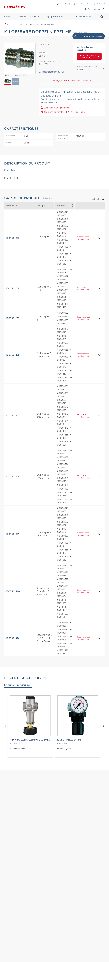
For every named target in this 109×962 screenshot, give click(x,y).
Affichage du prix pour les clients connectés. (71, 80)
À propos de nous (54, 16)
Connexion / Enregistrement (56, 107)
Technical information (29, 16)
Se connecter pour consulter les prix (83, 238)
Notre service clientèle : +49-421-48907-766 (64, 112)
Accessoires (19, 25)
